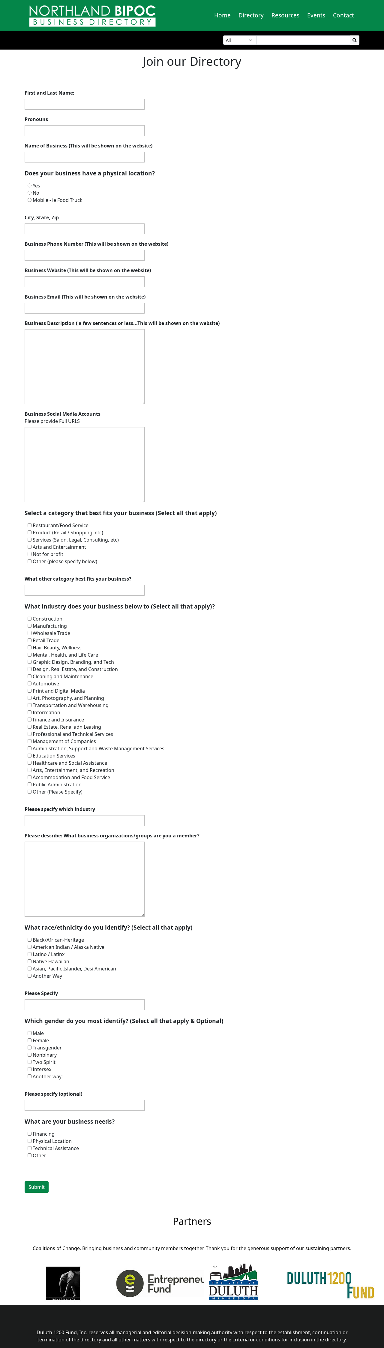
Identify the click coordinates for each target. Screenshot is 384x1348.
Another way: (48, 1076)
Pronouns (36, 119)
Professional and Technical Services (73, 734)
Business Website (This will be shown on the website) (88, 270)
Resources (285, 15)
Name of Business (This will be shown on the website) (88, 145)
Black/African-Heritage (58, 940)
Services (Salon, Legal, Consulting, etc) (76, 539)
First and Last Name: (49, 93)
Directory (251, 15)
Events (316, 15)
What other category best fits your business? (78, 578)
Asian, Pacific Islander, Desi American (74, 968)
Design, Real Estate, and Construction (75, 669)
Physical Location (52, 1141)
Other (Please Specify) (57, 791)
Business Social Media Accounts (62, 414)
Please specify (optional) (53, 1094)
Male (38, 1033)
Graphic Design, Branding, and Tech (73, 662)
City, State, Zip (42, 217)
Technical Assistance (56, 1148)
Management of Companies (64, 741)
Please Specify (41, 993)
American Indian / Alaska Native (68, 947)
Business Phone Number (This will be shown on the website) (96, 244)
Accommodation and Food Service (71, 777)
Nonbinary (45, 1055)
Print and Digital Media (59, 691)
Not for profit (48, 554)
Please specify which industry (60, 809)
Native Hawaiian (51, 961)
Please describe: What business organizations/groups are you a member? (112, 835)
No (36, 193)
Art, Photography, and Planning (68, 698)
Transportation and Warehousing (71, 705)
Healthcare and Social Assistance (70, 763)
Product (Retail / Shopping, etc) (68, 532)
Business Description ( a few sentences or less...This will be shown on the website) (122, 323)
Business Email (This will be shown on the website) (85, 296)
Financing (44, 1134)
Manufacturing (50, 626)
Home (222, 15)
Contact (343, 15)
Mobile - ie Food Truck (57, 200)
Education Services (54, 755)
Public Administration (57, 784)
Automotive (46, 683)
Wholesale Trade (51, 633)
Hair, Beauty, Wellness (57, 647)
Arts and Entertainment (59, 547)
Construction (47, 618)
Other (39, 1155)
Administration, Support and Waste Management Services (98, 748)
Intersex (42, 1069)
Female (41, 1040)
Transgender (47, 1047)
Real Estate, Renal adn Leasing (67, 727)
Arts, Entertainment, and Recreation (73, 770)
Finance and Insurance (58, 719)
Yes (36, 185)
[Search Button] (354, 40)
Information (46, 712)
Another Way (47, 976)
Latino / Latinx (48, 954)
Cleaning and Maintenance (63, 676)
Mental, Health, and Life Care (65, 654)
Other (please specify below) (65, 561)
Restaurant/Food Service (60, 525)
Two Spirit (44, 1062)
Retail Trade (46, 640)
